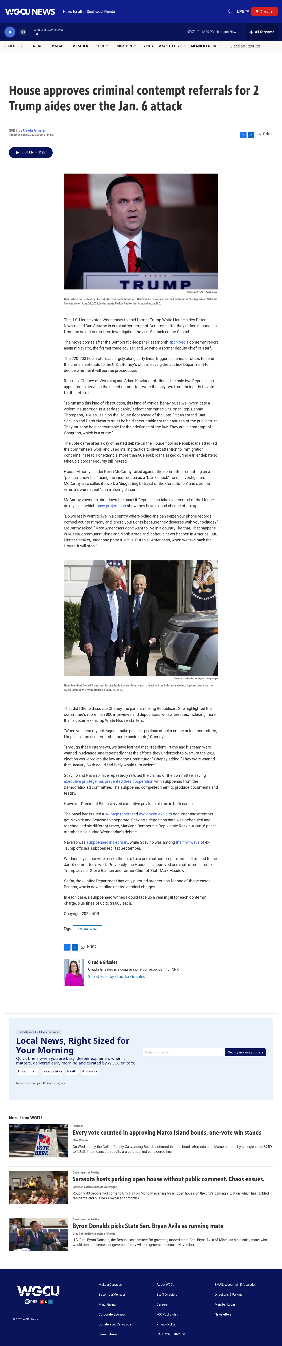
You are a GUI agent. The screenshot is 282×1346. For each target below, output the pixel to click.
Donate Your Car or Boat (115, 1324)
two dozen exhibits (155, 814)
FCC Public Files (167, 1314)
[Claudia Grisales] (74, 972)
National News (88, 929)
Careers (162, 1304)
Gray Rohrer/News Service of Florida (94, 1234)
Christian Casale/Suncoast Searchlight (95, 1187)
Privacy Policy (166, 1324)
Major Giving (107, 1304)
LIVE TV (243, 11)
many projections (110, 505)
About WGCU (165, 1284)
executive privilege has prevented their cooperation (108, 781)
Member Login (203, 46)
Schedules (14, 46)
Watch (57, 46)
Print (267, 133)
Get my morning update (245, 1052)
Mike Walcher (80, 1140)
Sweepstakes (108, 1334)
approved (177, 342)
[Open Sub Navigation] (27, 46)
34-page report (118, 814)
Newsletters (223, 1314)
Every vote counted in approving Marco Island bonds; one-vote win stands (167, 1132)
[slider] (30, 32)
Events (148, 46)
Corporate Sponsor (112, 1314)
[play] (9, 32)
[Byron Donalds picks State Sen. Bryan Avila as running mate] (38, 1234)
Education (123, 46)
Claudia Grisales (34, 130)
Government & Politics (86, 1172)
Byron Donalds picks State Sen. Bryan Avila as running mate (148, 1226)
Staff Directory (167, 1294)
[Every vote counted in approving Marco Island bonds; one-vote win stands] (38, 1140)
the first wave (188, 842)
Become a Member (112, 1294)
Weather (80, 46)
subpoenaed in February (107, 842)
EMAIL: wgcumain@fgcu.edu (235, 1284)
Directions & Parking (229, 1294)
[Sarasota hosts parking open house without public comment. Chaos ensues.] (38, 1187)
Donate (266, 11)
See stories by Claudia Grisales (116, 976)
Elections (78, 1126)
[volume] (23, 32)
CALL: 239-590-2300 (171, 1334)
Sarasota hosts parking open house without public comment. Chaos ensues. (168, 1179)
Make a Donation (110, 1284)
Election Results (245, 46)
